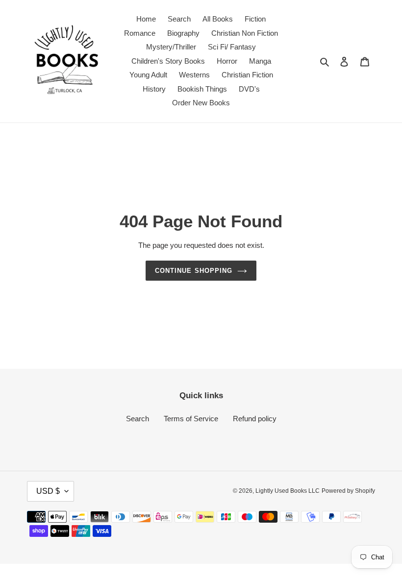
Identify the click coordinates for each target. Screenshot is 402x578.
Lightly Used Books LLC (287, 490)
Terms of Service (191, 418)
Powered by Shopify (348, 490)
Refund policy (254, 418)
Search (137, 418)
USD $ (48, 491)
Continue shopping (193, 270)
